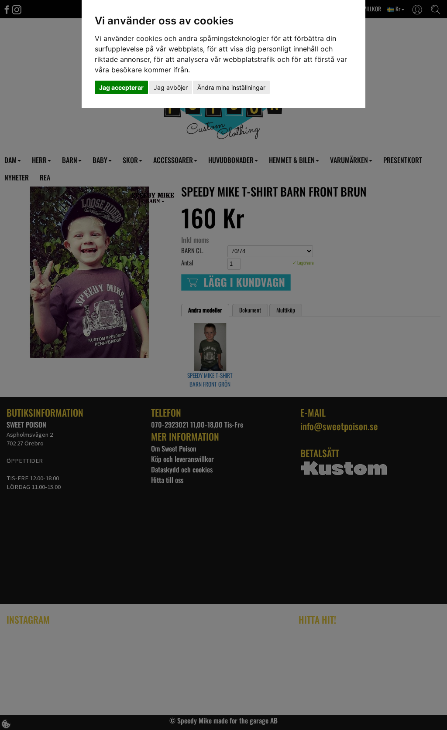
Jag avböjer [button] (171, 87)
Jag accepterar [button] (121, 87)
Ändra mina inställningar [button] (231, 87)
